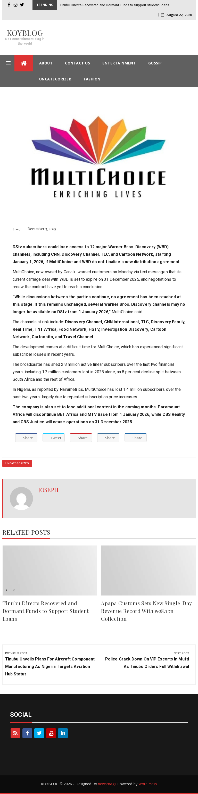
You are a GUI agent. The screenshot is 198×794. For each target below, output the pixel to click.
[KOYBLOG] (23, 63)
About (46, 63)
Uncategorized (55, 79)
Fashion (92, 79)
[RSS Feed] (15, 733)
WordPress (147, 783)
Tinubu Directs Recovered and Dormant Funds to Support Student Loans (114, 5)
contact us (77, 63)
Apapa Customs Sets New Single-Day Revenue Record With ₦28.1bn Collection (146, 611)
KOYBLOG (25, 33)
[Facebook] (27, 733)
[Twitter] (39, 733)
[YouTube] (51, 733)
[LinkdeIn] (63, 733)
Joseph (18, 229)
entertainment (119, 63)
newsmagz (107, 783)
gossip (155, 63)
